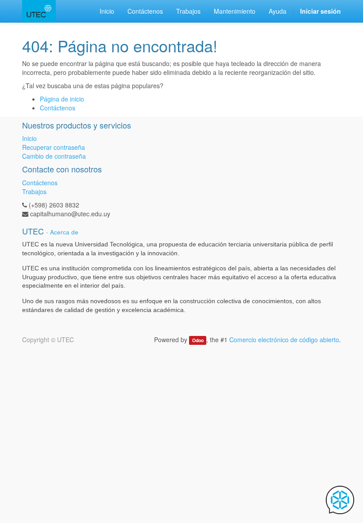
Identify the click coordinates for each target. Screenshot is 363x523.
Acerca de (64, 232)
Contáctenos (57, 107)
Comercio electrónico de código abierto (284, 339)
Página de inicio (62, 98)
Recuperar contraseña (53, 147)
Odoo (198, 340)
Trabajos (34, 191)
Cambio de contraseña (54, 156)
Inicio (29, 138)
